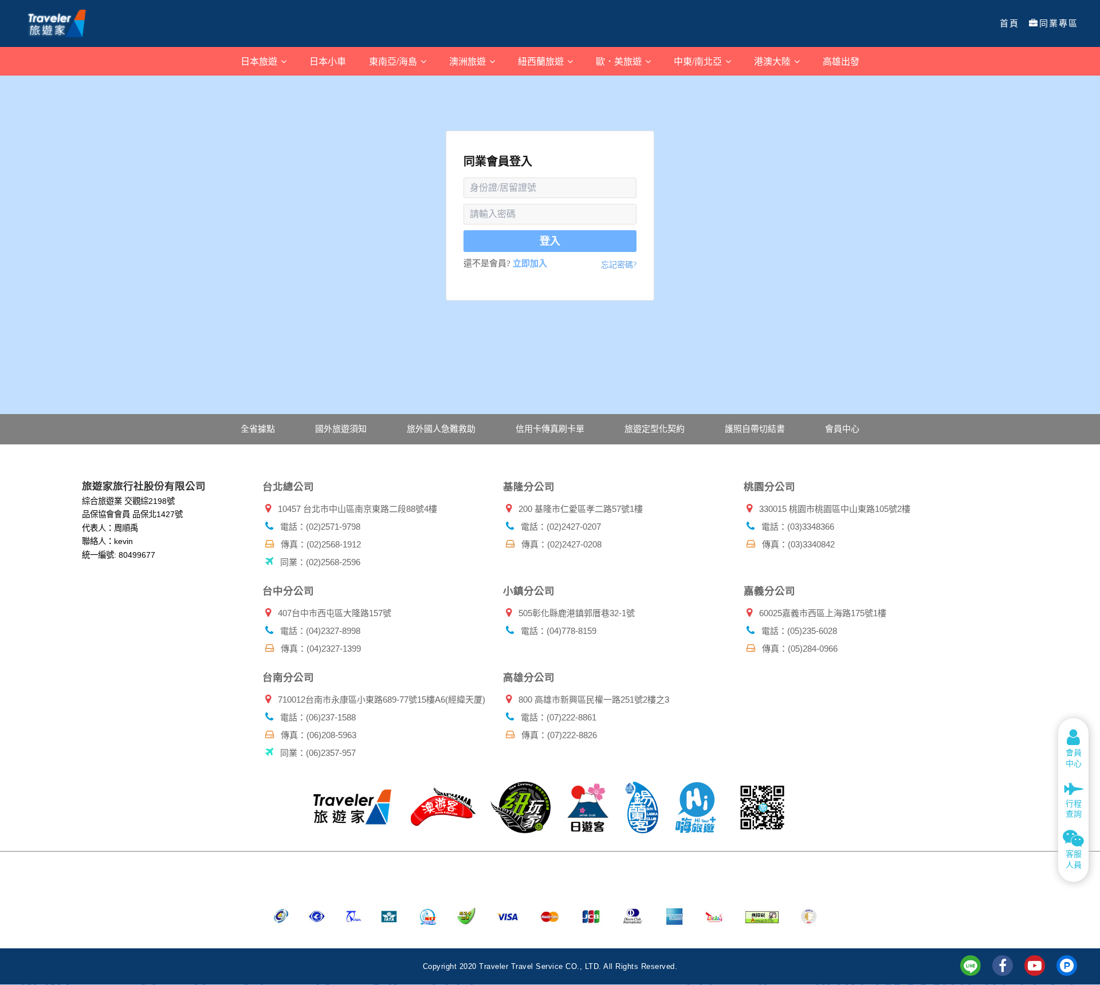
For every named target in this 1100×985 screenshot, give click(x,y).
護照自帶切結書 (755, 429)
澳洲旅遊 (468, 61)
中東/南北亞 (699, 61)
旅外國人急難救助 (441, 429)
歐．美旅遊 (620, 61)
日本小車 (327, 61)
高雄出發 (841, 61)
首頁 (1009, 23)
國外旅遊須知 (341, 429)
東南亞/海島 (394, 61)
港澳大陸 (773, 61)
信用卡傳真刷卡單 (550, 429)
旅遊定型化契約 (654, 429)
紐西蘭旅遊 (542, 61)
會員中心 (842, 429)
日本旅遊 (260, 61)
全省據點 (258, 429)
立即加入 (530, 263)
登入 (550, 241)
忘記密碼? (619, 265)
